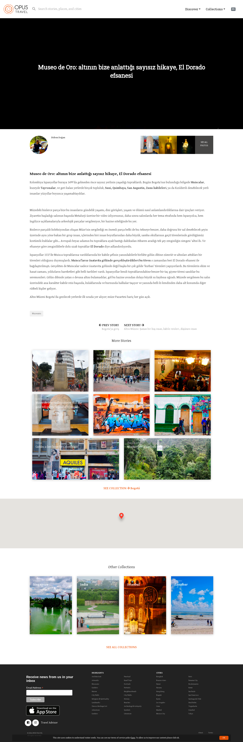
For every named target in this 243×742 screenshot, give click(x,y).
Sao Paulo (191, 691)
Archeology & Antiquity (133, 706)
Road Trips (128, 680)
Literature (127, 714)
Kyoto (158, 699)
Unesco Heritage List (99, 706)
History (126, 699)
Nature (94, 691)
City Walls (95, 695)
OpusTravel (15, 9)
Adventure (96, 710)
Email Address (34, 687)
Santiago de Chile (194, 699)
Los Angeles (160, 702)
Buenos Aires (161, 680)
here (133, 738)
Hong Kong (160, 691)
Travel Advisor (49, 722)
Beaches (127, 702)
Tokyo (190, 714)
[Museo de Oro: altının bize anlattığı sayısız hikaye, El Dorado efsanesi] (150, 145)
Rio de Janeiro (193, 684)
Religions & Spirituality (100, 699)
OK (224, 738)
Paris (190, 676)
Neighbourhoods (130, 691)
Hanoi (158, 684)
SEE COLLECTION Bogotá (121, 488)
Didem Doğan (58, 137)
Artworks (95, 680)
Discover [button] (191, 9)
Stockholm (192, 702)
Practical (127, 676)
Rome (190, 688)
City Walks (128, 695)
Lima (158, 706)
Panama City (193, 680)
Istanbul (191, 710)
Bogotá (159, 695)
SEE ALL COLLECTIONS (121, 647)
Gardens (95, 688)
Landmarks (96, 702)
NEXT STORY (160, 327)
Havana (159, 688)
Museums (36, 313)
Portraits (127, 688)
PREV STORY (110, 327)
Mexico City (160, 714)
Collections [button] (214, 9)
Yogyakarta (192, 706)
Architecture (96, 676)
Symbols (127, 710)
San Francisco (193, 695)
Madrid (159, 710)
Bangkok (159, 676)
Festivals (127, 684)
